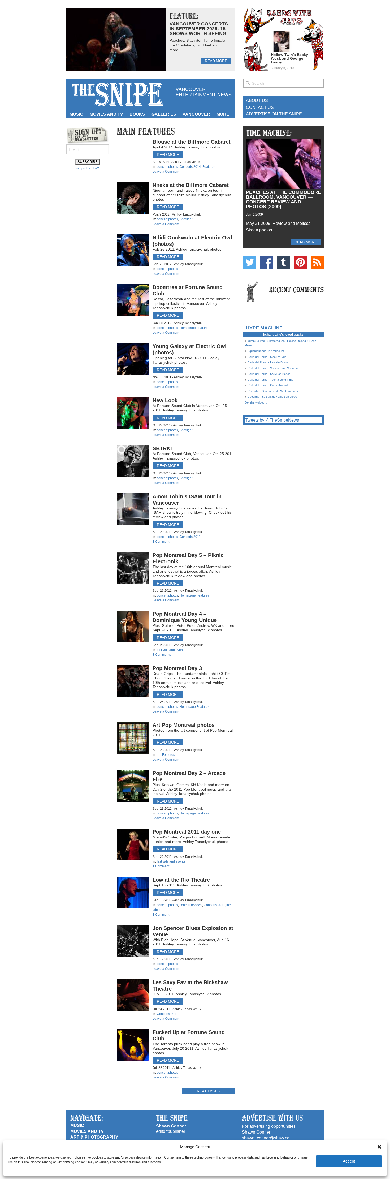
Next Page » (209, 1091)
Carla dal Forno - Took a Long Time (270, 379)
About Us (257, 100)
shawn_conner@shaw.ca (265, 1138)
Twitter (249, 262)
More (222, 114)
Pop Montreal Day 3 (177, 668)
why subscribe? (87, 168)
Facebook (266, 262)
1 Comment (161, 541)
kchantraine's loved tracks (283, 334)
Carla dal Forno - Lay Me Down (268, 362)
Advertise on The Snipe (274, 114)
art (159, 755)
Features (208, 167)
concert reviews (191, 905)
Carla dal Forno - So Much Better (269, 373)
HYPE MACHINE (264, 327)
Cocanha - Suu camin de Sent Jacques (273, 391)
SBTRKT (163, 448)
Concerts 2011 (190, 537)
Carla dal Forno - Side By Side (267, 356)
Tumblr (283, 262)
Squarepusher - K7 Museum (266, 351)
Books (137, 114)
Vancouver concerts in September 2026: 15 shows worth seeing (199, 29)
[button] (379, 1147)
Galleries (163, 114)
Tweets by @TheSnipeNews (272, 420)
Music (76, 114)
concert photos (167, 167)
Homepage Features (194, 328)
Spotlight (186, 219)
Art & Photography (94, 1137)
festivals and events (171, 650)
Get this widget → (256, 402)
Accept (349, 1161)
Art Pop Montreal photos (184, 725)
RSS (317, 262)
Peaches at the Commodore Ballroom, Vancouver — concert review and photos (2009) (283, 199)
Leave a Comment (166, 171)
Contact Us (260, 107)
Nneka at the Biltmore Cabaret (191, 185)
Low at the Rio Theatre (181, 880)
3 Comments (162, 655)
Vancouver (196, 114)
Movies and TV (106, 114)
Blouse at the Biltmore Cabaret (192, 142)
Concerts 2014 (190, 167)
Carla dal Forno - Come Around (268, 385)
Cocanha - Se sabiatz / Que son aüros (272, 396)
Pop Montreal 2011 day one (187, 832)
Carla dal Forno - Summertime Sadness (273, 368)
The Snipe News (117, 94)
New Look (165, 400)
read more (216, 61)
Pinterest (300, 262)
